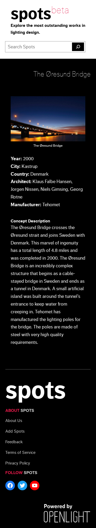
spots (31, 14)
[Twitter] (22, 485)
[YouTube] (34, 485)
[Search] (78, 47)
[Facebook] (10, 485)
